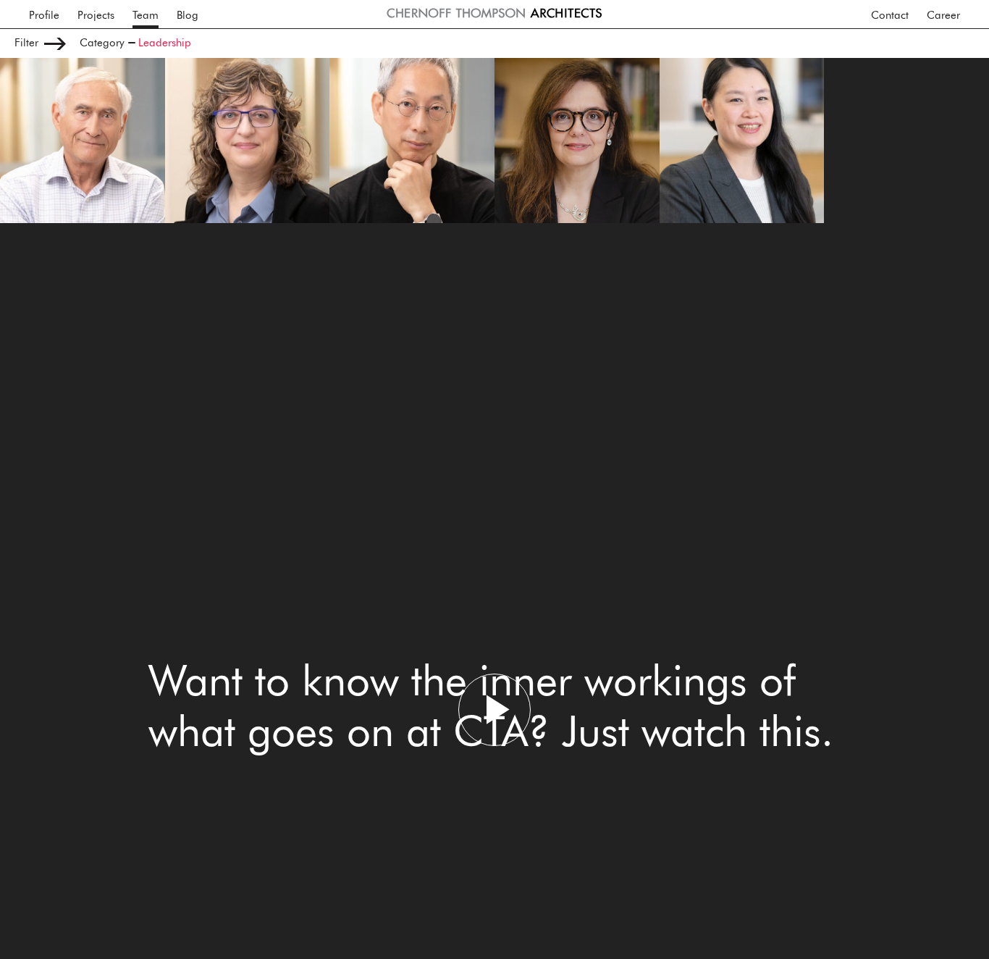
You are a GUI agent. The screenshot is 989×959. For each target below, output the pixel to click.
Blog (187, 15)
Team (145, 15)
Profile (44, 15)
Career (943, 15)
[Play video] (494, 710)
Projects (95, 15)
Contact (890, 15)
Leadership (164, 43)
